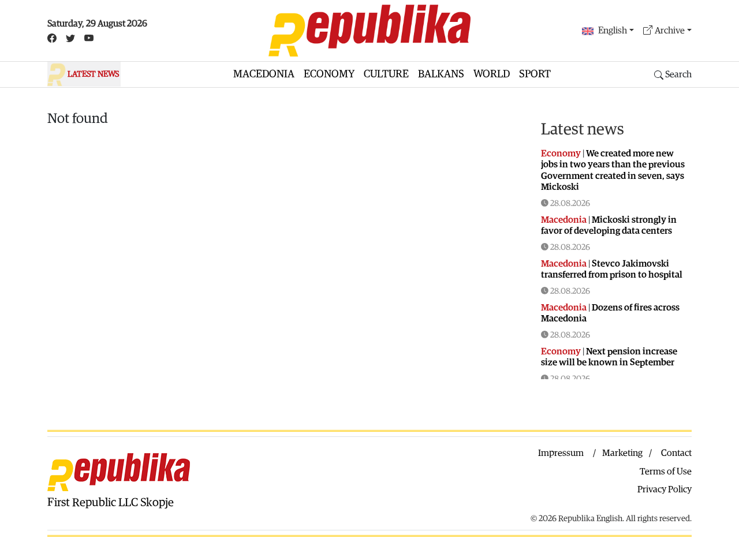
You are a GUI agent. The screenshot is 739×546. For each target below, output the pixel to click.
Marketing (622, 453)
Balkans (441, 74)
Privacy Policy (664, 489)
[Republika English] (369, 31)
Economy (329, 74)
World (491, 74)
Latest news (582, 129)
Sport (535, 74)
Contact (676, 453)
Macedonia (263, 74)
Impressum (561, 453)
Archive (670, 30)
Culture (386, 74)
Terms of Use (666, 471)
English (612, 30)
